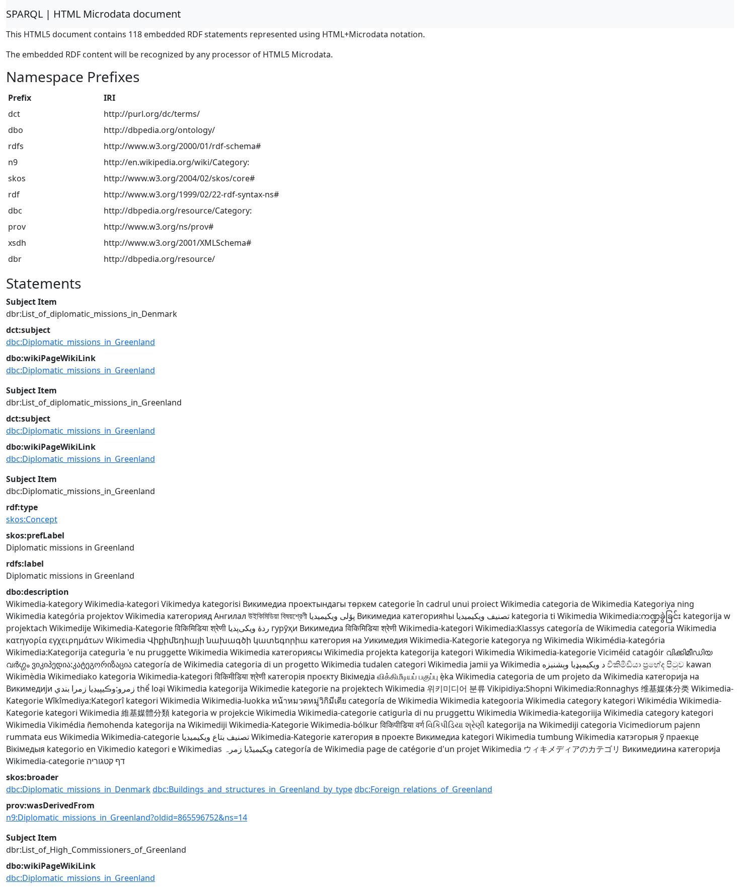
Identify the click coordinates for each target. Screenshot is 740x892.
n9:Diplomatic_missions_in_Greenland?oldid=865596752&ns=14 (126, 817)
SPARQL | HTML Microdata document (93, 14)
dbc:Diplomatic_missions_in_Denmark (78, 789)
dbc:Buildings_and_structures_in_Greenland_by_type (252, 789)
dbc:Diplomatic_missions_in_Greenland (80, 342)
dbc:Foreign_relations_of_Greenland (423, 789)
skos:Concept (31, 519)
